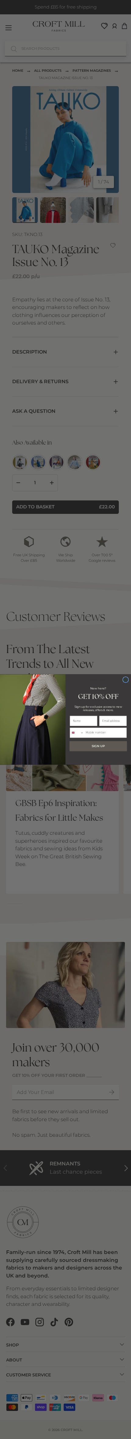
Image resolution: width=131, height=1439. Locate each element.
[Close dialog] (126, 679)
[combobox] (77, 733)
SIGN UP (98, 746)
